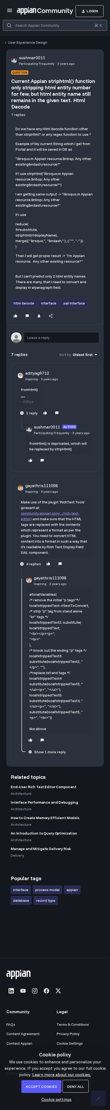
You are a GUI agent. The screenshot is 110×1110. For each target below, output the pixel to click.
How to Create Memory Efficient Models (45, 817)
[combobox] (55, 25)
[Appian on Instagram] (35, 991)
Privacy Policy (68, 1033)
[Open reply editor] (55, 337)
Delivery (17, 855)
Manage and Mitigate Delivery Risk (41, 848)
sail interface (74, 303)
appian (72, 889)
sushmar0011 (32, 57)
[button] (9, 12)
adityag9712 (37, 373)
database (21, 900)
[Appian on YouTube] (23, 991)
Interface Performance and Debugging (44, 802)
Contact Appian (19, 1043)
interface (48, 303)
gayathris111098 (41, 485)
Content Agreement (23, 1033)
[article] (55, 393)
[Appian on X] (58, 991)
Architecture (21, 793)
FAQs (10, 1024)
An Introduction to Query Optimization (44, 833)
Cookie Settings (70, 1043)
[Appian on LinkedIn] (11, 991)
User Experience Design (27, 42)
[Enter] (9, 25)
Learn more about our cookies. (61, 1074)
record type (45, 900)
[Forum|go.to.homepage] (37, 11)
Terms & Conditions (73, 1024)
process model (47, 889)
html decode (24, 303)
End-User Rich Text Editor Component (43, 786)
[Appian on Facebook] (46, 991)
